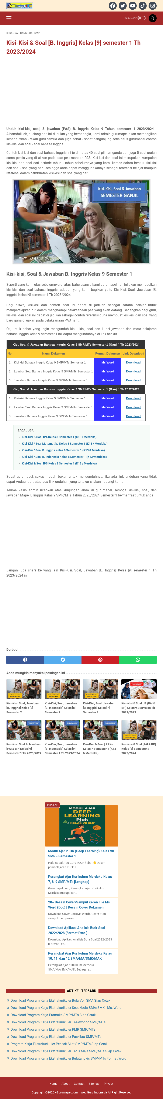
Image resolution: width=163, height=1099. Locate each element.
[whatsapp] (138, 660)
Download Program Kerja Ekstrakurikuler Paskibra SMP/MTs (56, 1037)
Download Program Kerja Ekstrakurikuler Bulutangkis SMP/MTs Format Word (68, 1058)
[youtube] (132, 5)
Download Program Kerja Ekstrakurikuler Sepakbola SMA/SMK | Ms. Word (66, 1008)
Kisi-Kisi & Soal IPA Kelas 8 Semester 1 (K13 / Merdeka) (59, 437)
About (66, 1083)
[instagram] (152, 5)
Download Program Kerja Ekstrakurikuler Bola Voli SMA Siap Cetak (60, 1000)
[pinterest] (100, 660)
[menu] (11, 18)
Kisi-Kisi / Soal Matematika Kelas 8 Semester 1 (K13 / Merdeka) (65, 444)
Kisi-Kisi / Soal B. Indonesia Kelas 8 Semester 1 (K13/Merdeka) (64, 457)
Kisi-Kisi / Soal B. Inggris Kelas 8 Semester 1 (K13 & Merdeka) (63, 450)
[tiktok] (142, 5)
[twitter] (122, 5)
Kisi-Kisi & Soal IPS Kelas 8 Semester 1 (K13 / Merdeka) (59, 463)
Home (53, 1083)
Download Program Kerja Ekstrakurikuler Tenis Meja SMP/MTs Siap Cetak (66, 1051)
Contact (79, 1083)
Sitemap (94, 1083)
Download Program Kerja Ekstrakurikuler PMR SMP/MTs (53, 1029)
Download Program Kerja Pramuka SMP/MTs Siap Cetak (53, 1015)
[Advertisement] (81, 91)
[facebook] (112, 5)
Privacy (109, 1083)
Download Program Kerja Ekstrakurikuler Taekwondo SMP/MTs (58, 1022)
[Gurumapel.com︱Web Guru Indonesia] (22, 5)
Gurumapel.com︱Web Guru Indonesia (81, 1092)
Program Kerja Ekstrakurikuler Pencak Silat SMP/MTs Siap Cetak (59, 1044)
